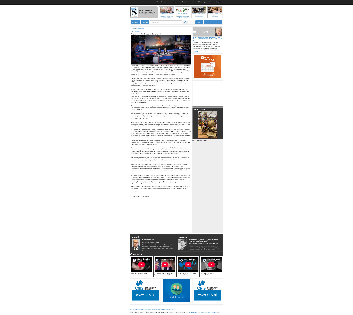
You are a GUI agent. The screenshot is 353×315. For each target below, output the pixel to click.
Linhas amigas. (202, 2)
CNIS (188, 312)
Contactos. (164, 2)
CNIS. (156, 2)
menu (198, 22)
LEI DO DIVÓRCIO (136, 31)
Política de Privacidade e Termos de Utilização (143, 309)
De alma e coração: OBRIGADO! (207, 274)
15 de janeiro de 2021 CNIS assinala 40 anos (186, 274)
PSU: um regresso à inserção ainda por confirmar (203, 243)
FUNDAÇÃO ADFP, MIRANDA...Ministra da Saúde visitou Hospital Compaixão (199, 15)
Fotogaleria (135, 22)
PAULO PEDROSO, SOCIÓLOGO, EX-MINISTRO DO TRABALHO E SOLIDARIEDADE (203, 240)
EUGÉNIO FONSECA (148, 240)
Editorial (196, 51)
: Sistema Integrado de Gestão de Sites (205, 312)
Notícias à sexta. (175, 2)
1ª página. (218, 2)
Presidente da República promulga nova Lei (146, 34)
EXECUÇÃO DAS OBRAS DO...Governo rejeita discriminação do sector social (215, 15)
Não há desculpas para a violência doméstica (139, 274)
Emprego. (185, 2)
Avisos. (193, 2)
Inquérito (145, 22)
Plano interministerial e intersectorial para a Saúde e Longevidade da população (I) (207, 39)
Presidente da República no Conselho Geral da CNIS (163, 274)
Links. (211, 2)
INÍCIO (133, 28)
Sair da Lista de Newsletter (165, 309)
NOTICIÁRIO (140, 28)
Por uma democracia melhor (150, 242)
